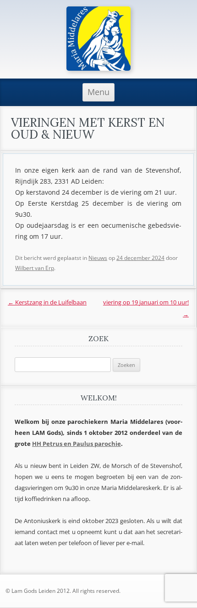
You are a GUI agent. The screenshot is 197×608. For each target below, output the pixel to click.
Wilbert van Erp (34, 268)
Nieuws (97, 258)
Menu (98, 91)
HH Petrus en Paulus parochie (76, 443)
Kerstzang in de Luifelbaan (47, 302)
